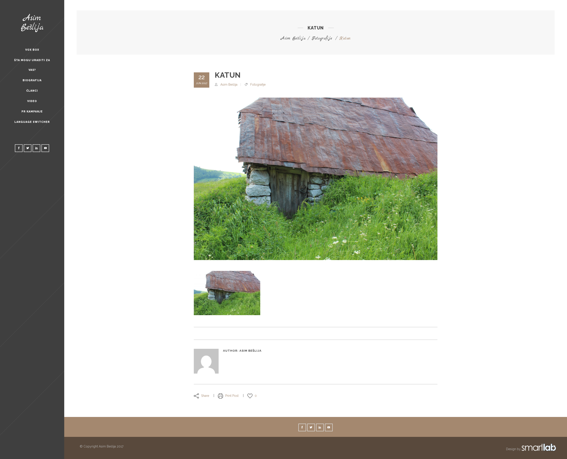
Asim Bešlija (293, 38)
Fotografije (322, 38)
